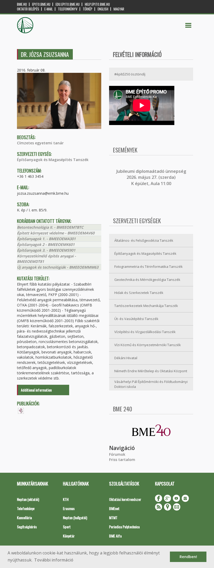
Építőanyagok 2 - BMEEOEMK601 (46, 244)
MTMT (113, 517)
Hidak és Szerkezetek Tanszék (138, 292)
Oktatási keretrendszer (125, 499)
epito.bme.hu (41, 4)
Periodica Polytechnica (124, 526)
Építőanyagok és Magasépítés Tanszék (52, 159)
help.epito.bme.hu (97, 4)
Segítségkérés (27, 526)
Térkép (87, 9)
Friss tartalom (122, 459)
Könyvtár (69, 536)
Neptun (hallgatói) (75, 517)
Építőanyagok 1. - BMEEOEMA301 (46, 238)
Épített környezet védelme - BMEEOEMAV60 (55, 232)
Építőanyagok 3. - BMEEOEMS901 (46, 250)
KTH (66, 499)
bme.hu (22, 4)
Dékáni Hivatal (125, 358)
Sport (67, 526)
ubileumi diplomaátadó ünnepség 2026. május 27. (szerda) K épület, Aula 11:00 (151, 177)
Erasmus (69, 508)
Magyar (119, 9)
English (103, 9)
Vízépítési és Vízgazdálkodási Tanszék (145, 331)
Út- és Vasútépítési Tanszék (136, 318)
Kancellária (24, 517)
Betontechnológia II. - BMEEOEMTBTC (50, 227)
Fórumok (117, 454)
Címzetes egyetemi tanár (40, 142)
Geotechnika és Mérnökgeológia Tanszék (147, 279)
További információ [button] (53, 560)
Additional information (36, 390)
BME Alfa (115, 536)
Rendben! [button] (188, 556)
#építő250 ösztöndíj (129, 74)
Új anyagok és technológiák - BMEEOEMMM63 (57, 267)
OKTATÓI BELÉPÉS (28, 9)
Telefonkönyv (68, 9)
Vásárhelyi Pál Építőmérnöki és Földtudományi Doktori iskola (151, 384)
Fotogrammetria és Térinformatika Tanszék (148, 266)
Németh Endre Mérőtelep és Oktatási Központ (150, 371)
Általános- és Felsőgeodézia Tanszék (143, 240)
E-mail (48, 9)
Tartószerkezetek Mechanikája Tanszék (146, 305)
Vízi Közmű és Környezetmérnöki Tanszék (147, 344)
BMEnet (114, 508)
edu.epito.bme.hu (68, 4)
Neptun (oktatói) (28, 499)
